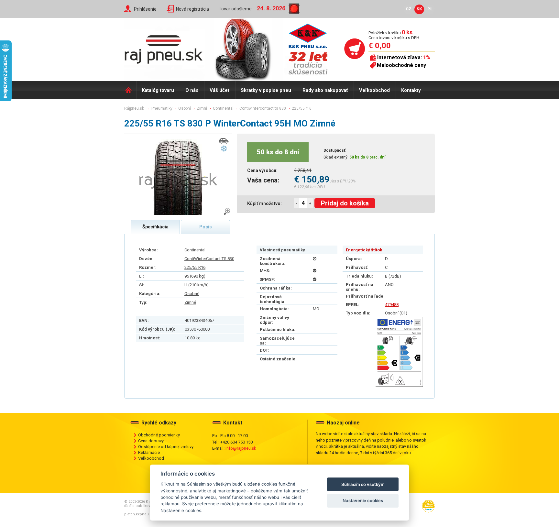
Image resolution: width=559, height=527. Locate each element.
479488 (392, 304)
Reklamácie (149, 452)
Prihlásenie (145, 9)
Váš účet (219, 90)
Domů (130, 90)
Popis (205, 226)
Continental (194, 249)
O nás (191, 90)
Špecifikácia (155, 226)
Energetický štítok (364, 249)
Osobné (191, 293)
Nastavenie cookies (363, 500)
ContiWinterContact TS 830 (209, 258)
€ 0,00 (379, 45)
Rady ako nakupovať (325, 90)
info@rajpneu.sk (240, 448)
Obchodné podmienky (159, 435)
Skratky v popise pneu (266, 90)
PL (430, 8)
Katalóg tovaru (158, 90)
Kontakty (411, 90)
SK (419, 8)
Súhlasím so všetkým (363, 484)
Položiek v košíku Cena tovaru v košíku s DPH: (394, 35)
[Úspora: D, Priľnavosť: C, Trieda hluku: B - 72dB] (399, 352)
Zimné (190, 302)
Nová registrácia (192, 9)
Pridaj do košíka (345, 203)
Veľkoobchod (374, 90)
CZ (408, 8)
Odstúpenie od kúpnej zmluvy (165, 446)
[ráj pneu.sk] (166, 47)
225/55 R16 (194, 267)
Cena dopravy (151, 440)
